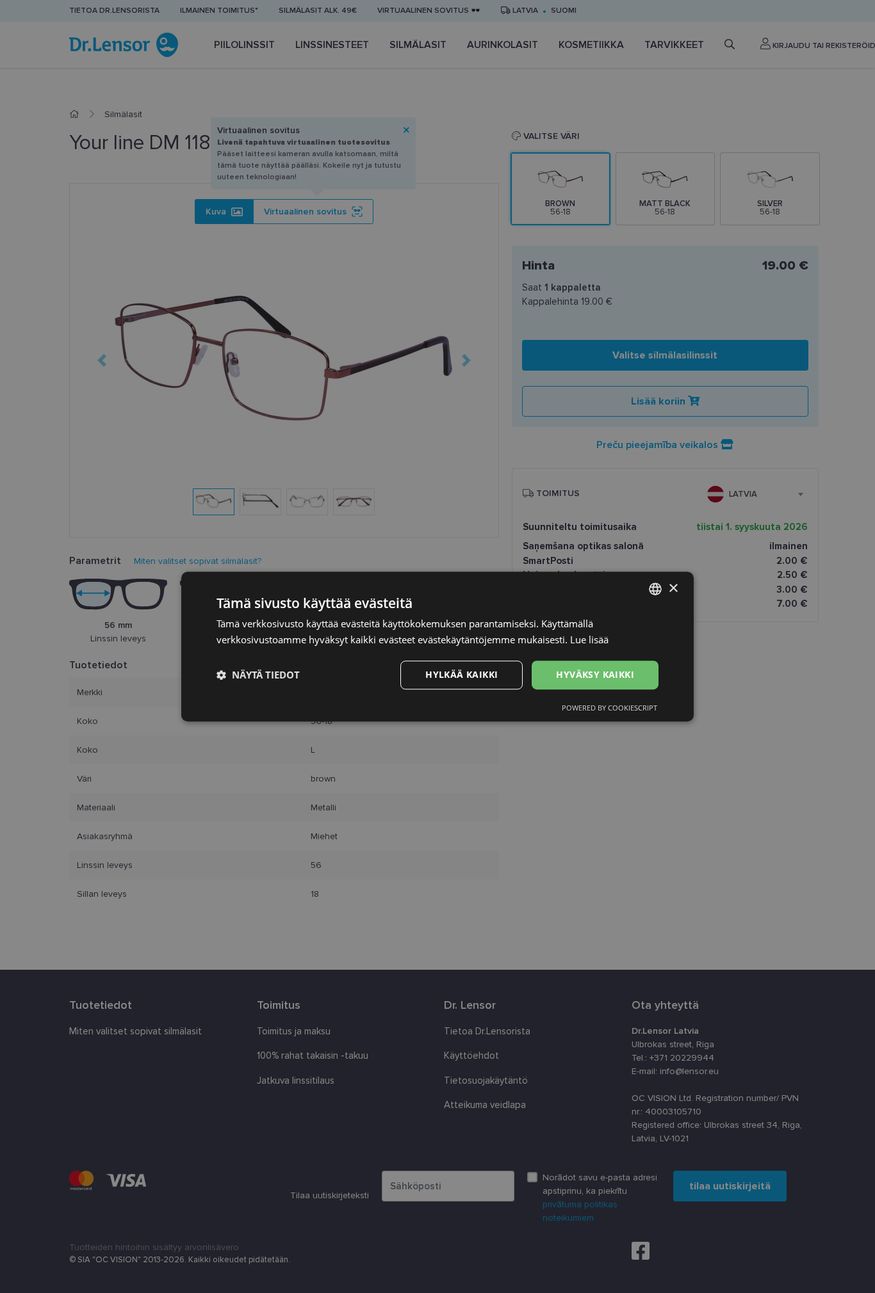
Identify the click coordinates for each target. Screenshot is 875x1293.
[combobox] (655, 588)
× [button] (673, 588)
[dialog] (437, 646)
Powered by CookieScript (609, 707)
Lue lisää (589, 639)
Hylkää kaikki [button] (461, 674)
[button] (258, 675)
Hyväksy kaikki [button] (595, 674)
